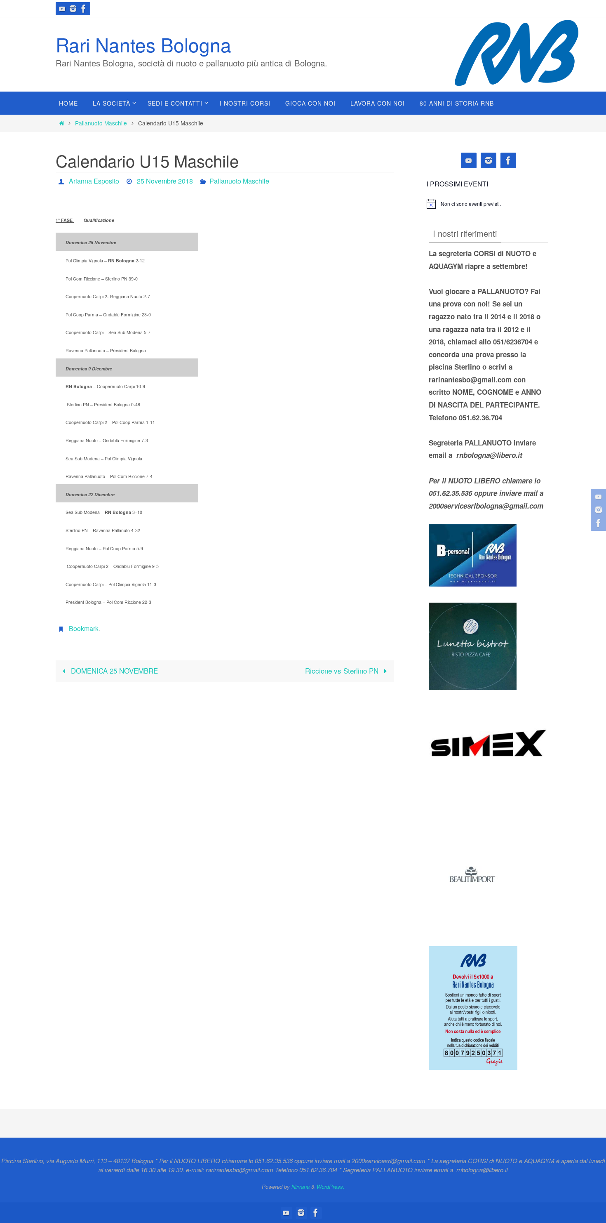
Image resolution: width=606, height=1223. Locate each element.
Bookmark (84, 628)
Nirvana (300, 1186)
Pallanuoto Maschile (101, 123)
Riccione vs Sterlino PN (343, 670)
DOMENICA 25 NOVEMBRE (113, 670)
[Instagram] (73, 8)
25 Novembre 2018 (165, 181)
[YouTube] (62, 8)
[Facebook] (83, 8)
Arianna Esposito (94, 181)
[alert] (471, 203)
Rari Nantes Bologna (143, 44)
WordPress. (331, 1186)
